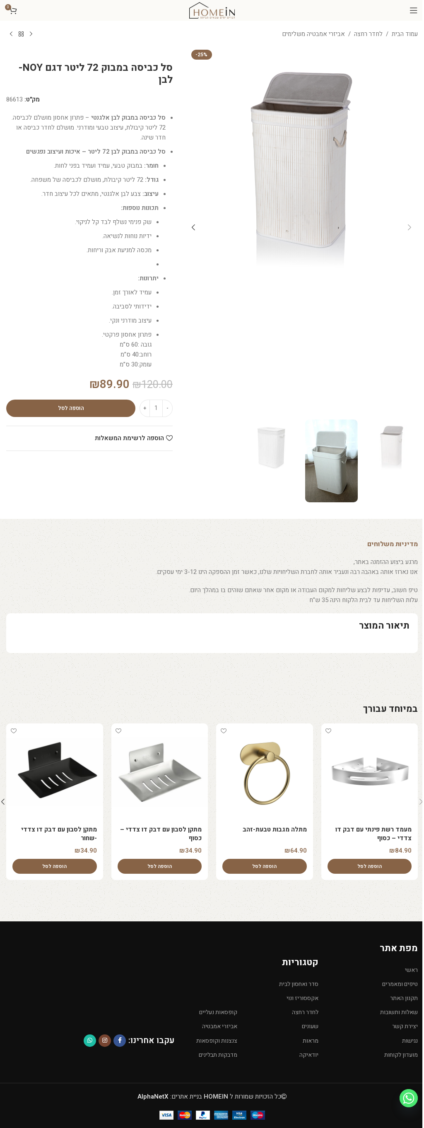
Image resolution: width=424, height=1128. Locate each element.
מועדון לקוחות (401, 1055)
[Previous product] (31, 34)
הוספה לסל (71, 408)
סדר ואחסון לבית (298, 984)
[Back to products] (21, 34)
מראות (310, 1040)
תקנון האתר (404, 998)
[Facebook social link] (119, 1040)
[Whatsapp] (409, 1098)
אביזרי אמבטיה (219, 1026)
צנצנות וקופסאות (216, 1040)
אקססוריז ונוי (302, 998)
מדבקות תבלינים (218, 1055)
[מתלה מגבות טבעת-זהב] (264, 771)
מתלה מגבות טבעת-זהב (275, 829)
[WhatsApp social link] (90, 1040)
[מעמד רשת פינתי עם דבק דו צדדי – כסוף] (369, 771)
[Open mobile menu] (413, 10)
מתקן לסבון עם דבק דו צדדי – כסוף (161, 834)
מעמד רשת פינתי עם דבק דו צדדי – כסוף (373, 834)
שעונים (310, 1026)
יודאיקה (308, 1055)
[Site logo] (212, 9)
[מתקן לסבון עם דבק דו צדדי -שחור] (54, 771)
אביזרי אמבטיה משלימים (313, 34)
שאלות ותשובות (399, 1012)
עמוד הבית (405, 34)
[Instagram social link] (105, 1040)
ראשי (411, 970)
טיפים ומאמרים (400, 984)
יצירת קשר (405, 1026)
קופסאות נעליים (218, 1012)
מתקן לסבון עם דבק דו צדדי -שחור (59, 834)
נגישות (410, 1040)
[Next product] (11, 34)
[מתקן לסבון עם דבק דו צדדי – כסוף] (159, 771)
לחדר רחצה (368, 34)
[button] (409, 227)
